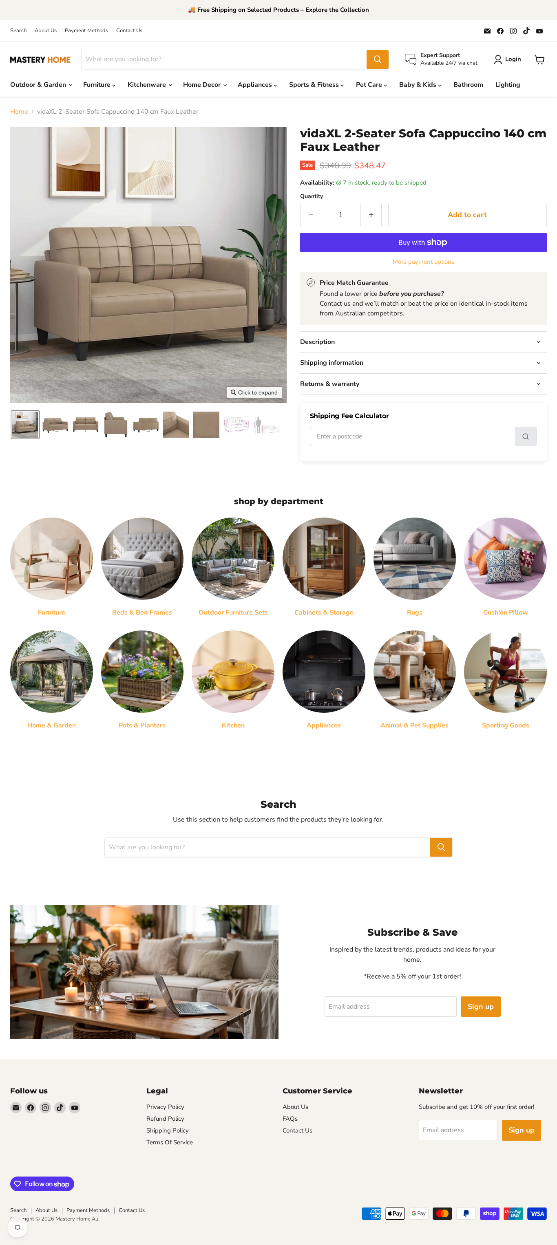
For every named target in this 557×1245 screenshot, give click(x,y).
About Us (46, 31)
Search (18, 31)
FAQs (290, 1119)
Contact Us (129, 31)
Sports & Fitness (314, 84)
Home (19, 111)
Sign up (481, 1006)
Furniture (97, 84)
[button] (25, 425)
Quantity (311, 196)
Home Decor (202, 84)
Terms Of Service (169, 1142)
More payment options (423, 261)
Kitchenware (148, 84)
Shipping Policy (167, 1130)
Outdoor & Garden (39, 84)
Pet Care (370, 84)
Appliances (256, 84)
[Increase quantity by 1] (371, 215)
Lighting (507, 84)
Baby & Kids (418, 84)
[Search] (378, 59)
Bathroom (468, 84)
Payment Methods (86, 31)
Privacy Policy (165, 1107)
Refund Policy (165, 1119)
